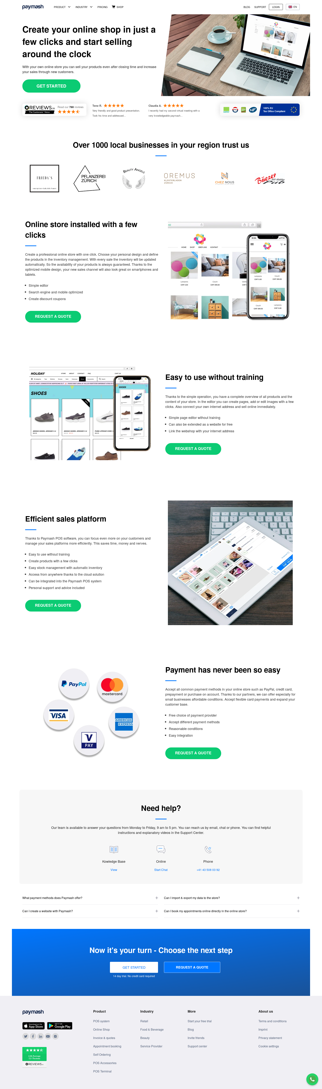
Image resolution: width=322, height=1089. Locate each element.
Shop (120, 7)
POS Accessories (104, 1063)
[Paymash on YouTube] (48, 1036)
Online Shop (101, 1029)
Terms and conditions (272, 1021)
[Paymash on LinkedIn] (40, 1036)
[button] (90, 898)
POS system (101, 1021)
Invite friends (196, 1038)
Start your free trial (200, 1021)
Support (260, 7)
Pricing (102, 7)
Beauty (145, 1038)
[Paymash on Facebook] (33, 1036)
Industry (81, 7)
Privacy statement (270, 1038)
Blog (247, 7)
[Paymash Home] (37, 7)
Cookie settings (268, 1046)
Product (60, 7)
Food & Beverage (152, 1029)
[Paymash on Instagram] (55, 1036)
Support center (197, 1046)
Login (276, 7)
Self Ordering (102, 1054)
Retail (144, 1021)
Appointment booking (107, 1046)
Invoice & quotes (104, 1038)
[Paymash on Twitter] (25, 1036)
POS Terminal (102, 1071)
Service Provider (151, 1046)
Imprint (262, 1029)
